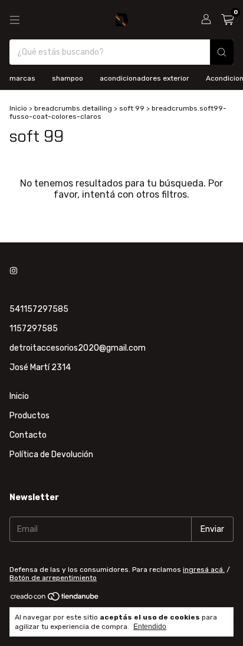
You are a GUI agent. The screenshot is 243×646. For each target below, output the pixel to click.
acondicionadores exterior (144, 78)
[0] (227, 20)
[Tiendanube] (55, 599)
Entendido (149, 626)
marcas (22, 78)
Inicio (18, 108)
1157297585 (33, 329)
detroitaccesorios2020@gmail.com (77, 348)
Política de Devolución (51, 454)
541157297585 (38, 309)
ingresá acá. (204, 569)
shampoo (67, 78)
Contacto (28, 435)
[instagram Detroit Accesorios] (13, 271)
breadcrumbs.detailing (73, 108)
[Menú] (14, 20)
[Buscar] (222, 52)
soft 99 (132, 108)
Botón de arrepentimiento (53, 578)
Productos (29, 416)
